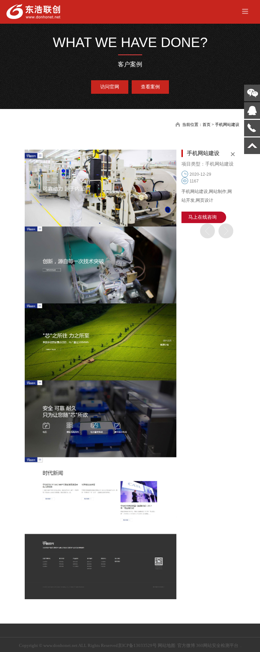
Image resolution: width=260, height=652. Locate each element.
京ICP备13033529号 (137, 645)
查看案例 (150, 86)
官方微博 (186, 645)
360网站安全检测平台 (217, 645)
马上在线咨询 (202, 217)
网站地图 (166, 645)
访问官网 (109, 86)
